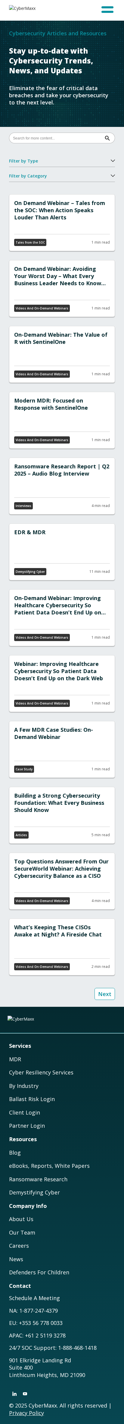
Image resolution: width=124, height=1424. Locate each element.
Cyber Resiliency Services (41, 1072)
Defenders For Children (39, 1272)
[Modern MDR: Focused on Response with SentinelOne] (62, 420)
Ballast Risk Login (32, 1099)
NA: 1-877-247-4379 (33, 1310)
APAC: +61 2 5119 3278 (37, 1335)
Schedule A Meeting (34, 1298)
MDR (15, 1059)
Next (104, 994)
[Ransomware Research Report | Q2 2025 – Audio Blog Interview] (62, 486)
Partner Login (27, 1125)
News (16, 1259)
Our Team (22, 1232)
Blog (15, 1152)
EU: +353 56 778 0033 (36, 1322)
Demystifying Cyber (34, 1192)
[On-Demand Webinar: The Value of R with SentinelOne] (62, 354)
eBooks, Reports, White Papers (49, 1165)
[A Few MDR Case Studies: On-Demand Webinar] (62, 749)
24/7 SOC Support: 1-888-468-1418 (53, 1347)
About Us (21, 1219)
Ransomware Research (38, 1179)
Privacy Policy (26, 1413)
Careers (19, 1245)
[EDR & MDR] (62, 552)
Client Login (24, 1112)
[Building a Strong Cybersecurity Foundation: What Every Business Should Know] (62, 815)
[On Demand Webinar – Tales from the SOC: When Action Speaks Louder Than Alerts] (62, 223)
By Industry (24, 1085)
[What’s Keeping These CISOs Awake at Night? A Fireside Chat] (62, 947)
